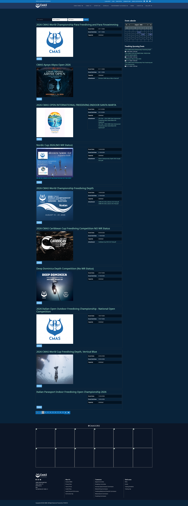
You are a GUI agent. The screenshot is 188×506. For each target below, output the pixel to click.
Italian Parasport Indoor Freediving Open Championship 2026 (71, 391)
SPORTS (96, 5)
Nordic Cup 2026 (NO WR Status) (54, 145)
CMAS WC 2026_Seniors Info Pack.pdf (108, 203)
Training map (128, 489)
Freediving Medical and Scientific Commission (105, 491)
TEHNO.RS (65, 503)
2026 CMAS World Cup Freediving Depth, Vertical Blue (66, 351)
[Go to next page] (65, 412)
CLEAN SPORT (107, 1)
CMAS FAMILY (78, 5)
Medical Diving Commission (101, 489)
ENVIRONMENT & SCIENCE (118, 5)
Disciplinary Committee (100, 484)
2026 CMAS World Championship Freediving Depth (65, 188)
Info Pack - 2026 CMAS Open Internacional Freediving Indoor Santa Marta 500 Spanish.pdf (109, 125)
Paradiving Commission (100, 496)
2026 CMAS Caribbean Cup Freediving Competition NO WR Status (73, 228)
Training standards (129, 486)
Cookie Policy (68, 489)
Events (126, 484)
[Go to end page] (68, 412)
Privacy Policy (68, 484)
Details (39, 58)
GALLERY (148, 5)
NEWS (132, 5)
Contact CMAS (68, 481)
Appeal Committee (99, 481)
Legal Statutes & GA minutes (72, 491)
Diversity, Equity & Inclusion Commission (104, 486)
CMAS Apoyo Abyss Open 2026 (53, 64)
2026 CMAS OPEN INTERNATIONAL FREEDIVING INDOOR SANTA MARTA (76, 104)
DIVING (105, 5)
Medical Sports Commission (101, 493)
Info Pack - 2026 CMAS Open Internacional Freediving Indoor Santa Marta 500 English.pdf (109, 120)
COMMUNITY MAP (126, 1)
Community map (69, 493)
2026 (141, 24)
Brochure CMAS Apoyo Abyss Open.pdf (108, 78)
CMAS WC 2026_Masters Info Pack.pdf (108, 202)
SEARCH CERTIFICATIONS (137, 1)
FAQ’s (126, 481)
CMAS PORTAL (119, 1)
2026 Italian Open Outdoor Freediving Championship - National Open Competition (75, 310)
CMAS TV (88, 5)
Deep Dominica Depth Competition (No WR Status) (65, 268)
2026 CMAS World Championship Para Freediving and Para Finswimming (77, 24)
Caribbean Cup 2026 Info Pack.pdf (107, 242)
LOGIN (113, 1)
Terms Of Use (68, 486)
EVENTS (139, 5)
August (137, 24)
